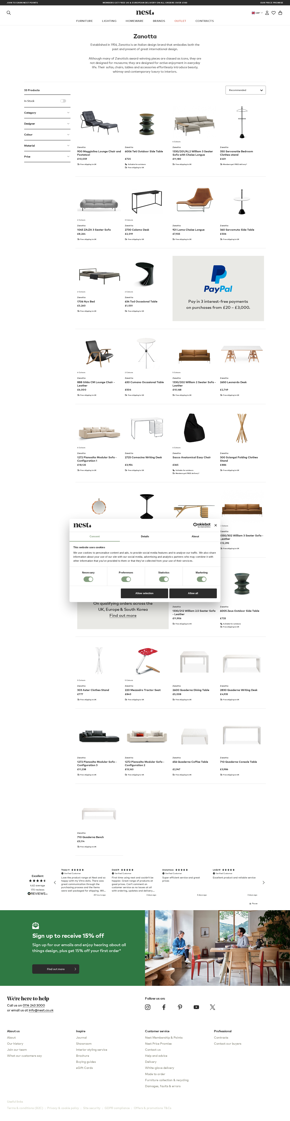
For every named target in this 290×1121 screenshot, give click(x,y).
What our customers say (24, 1055)
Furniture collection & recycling (167, 1080)
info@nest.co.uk (41, 1010)
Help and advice (156, 1055)
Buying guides (86, 1062)
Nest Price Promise (158, 1043)
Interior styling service (91, 1049)
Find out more (122, 615)
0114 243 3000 (34, 1005)
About (11, 1037)
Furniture (84, 21)
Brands (159, 21)
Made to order (155, 1074)
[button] (55, 883)
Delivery (150, 1062)
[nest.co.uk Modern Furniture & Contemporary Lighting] (145, 12)
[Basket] (280, 12)
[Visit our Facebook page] (164, 1007)
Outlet (180, 21)
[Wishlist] (274, 12)
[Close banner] (215, 525)
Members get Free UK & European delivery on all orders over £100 (145, 2)
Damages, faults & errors (162, 1086)
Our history (15, 1043)
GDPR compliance (117, 1108)
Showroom (83, 1043)
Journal (81, 1037)
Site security (92, 1108)
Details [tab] (145, 536)
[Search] (9, 12)
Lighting (109, 21)
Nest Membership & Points (163, 1037)
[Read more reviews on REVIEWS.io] (38, 894)
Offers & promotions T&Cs (152, 1108)
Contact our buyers (227, 1043)
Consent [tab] (95, 536)
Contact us (153, 1049)
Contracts (205, 21)
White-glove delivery (159, 1068)
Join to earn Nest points (22, 3)
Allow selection (144, 593)
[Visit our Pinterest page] (180, 1007)
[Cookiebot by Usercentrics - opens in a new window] (195, 525)
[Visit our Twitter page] (212, 1007)
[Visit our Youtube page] (196, 1007)
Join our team (17, 1049)
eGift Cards (84, 1068)
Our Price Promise (271, 3)
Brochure (82, 1055)
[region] (159, 882)
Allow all (193, 593)
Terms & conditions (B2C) (25, 1108)
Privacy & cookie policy (63, 1108)
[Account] (267, 12)
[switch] (126, 579)
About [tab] (195, 536)
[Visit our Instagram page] (147, 1007)
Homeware (135, 21)
